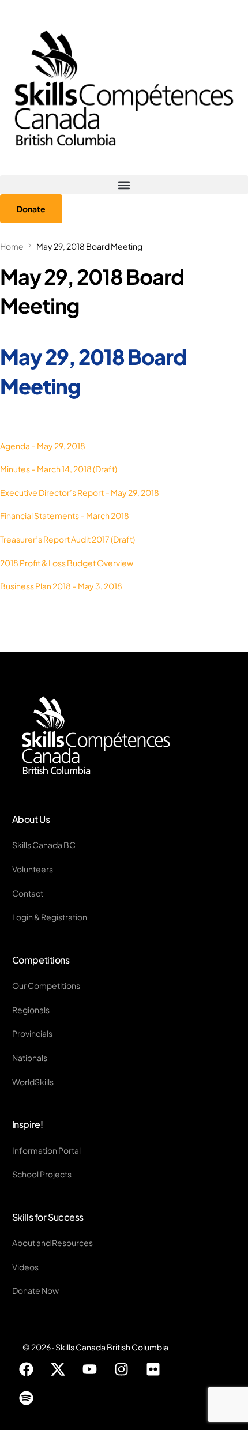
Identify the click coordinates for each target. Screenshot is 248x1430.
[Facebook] (26, 1369)
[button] (124, 184)
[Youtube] (90, 1369)
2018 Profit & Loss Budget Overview (66, 563)
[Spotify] (26, 1398)
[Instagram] (121, 1369)
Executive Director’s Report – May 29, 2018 (79, 492)
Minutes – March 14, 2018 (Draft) (58, 469)
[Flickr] (153, 1369)
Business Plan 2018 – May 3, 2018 (61, 586)
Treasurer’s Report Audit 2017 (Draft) (67, 539)
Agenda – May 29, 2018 (42, 446)
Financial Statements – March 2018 (64, 515)
